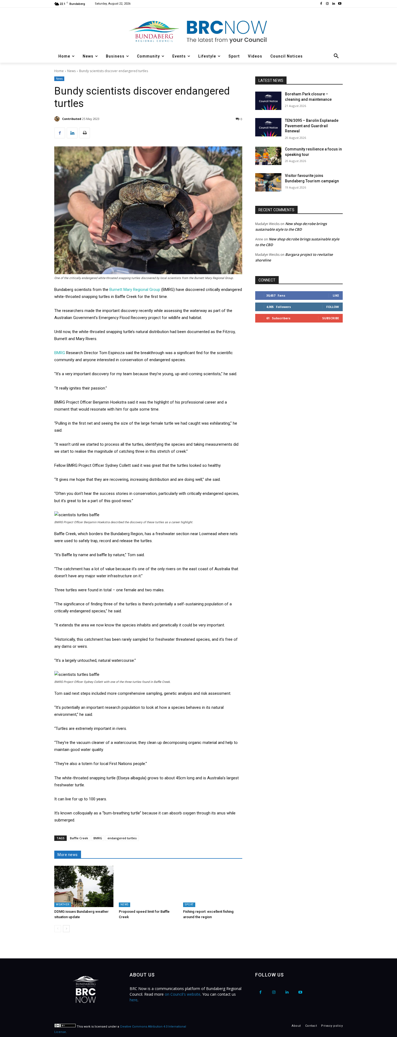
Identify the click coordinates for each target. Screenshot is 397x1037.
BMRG (59, 352)
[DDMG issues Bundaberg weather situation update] (83, 886)
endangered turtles (122, 838)
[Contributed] (57, 119)
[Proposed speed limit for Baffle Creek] (148, 886)
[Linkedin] (333, 4)
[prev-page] (57, 928)
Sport (189, 904)
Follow (332, 307)
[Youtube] (340, 4)
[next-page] (66, 928)
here (133, 999)
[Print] (84, 132)
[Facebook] (321, 4)
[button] (336, 56)
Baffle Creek (79, 838)
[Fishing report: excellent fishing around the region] (212, 886)
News (71, 71)
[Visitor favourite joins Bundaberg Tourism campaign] (268, 182)
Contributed (71, 119)
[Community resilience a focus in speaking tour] (268, 156)
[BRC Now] (198, 31)
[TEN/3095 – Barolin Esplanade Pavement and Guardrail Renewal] (268, 127)
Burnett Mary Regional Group (134, 289)
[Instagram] (327, 4)
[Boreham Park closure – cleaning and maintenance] (268, 101)
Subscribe (330, 318)
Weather (62, 904)
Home (59, 71)
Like (336, 295)
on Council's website (182, 994)
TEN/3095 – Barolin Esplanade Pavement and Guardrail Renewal (311, 125)
